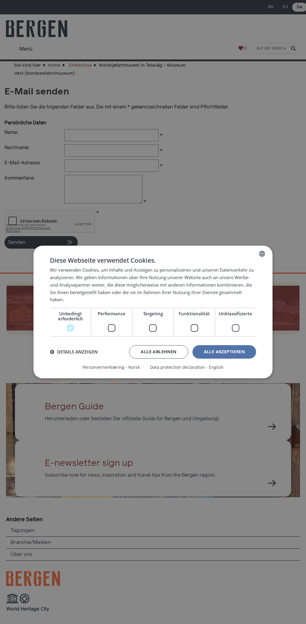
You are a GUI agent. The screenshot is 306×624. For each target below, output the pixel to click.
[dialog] (153, 312)
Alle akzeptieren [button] (224, 351)
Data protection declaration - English (187, 367)
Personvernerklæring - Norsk (111, 367)
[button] (74, 352)
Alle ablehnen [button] (158, 351)
